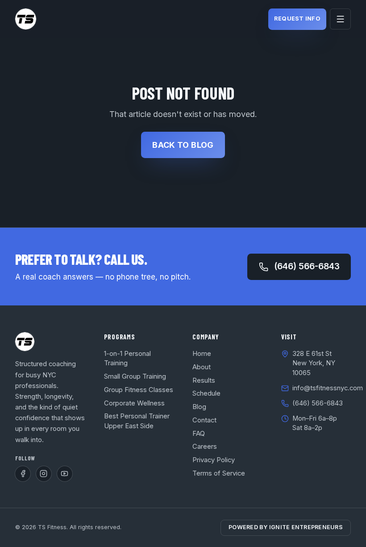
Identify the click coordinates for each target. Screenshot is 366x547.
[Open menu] (340, 18)
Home (201, 354)
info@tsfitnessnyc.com (327, 388)
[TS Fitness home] (25, 18)
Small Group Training (135, 376)
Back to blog (182, 145)
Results (203, 380)
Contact (204, 420)
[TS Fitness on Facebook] (22, 473)
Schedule (206, 393)
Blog (199, 407)
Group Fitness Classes (138, 390)
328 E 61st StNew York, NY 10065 (313, 363)
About (201, 367)
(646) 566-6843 (307, 266)
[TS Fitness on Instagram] (43, 473)
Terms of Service (218, 473)
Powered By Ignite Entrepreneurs (286, 527)
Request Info (297, 18)
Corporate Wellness (134, 403)
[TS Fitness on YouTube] (64, 473)
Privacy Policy (213, 460)
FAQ (198, 434)
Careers (204, 447)
